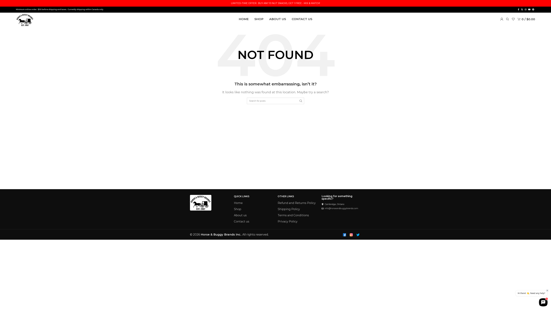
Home (238, 203)
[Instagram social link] (525, 9)
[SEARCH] (301, 101)
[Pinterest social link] (533, 9)
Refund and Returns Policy (297, 203)
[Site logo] (25, 19)
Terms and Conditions (293, 215)
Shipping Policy (289, 209)
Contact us (241, 221)
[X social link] (522, 9)
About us (240, 215)
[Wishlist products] (513, 19)
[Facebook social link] (518, 9)
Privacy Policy (287, 221)
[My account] (502, 19)
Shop (237, 209)
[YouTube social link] (529, 9)
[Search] (507, 19)
